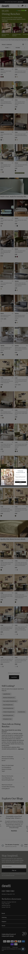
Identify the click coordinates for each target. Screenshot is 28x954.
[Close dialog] (26, 469)
